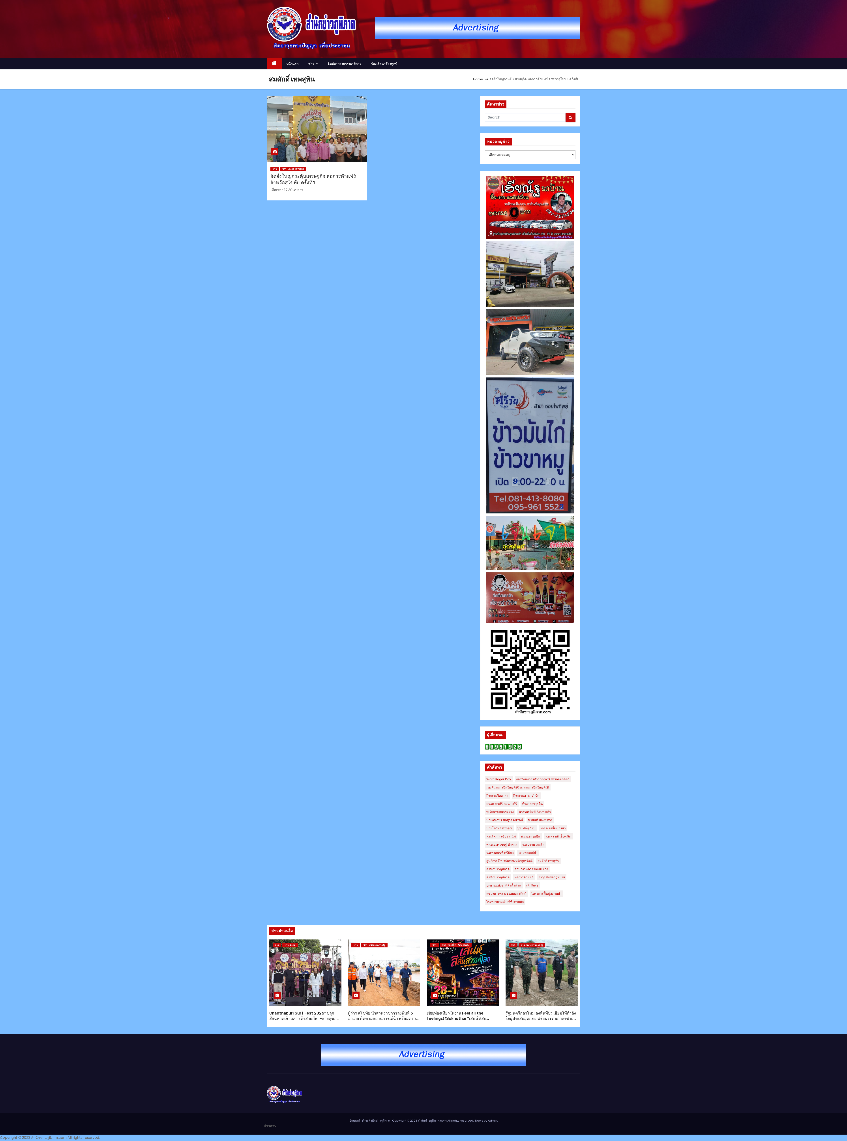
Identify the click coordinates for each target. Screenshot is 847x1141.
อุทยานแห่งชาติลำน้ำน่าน (503, 885)
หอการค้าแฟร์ (524, 877)
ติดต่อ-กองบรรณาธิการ (345, 64)
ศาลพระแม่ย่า (528, 853)
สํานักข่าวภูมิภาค (498, 877)
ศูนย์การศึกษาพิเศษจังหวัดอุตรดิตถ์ (509, 861)
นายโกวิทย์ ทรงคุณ (499, 828)
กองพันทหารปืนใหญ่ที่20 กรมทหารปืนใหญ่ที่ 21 (517, 787)
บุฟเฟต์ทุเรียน (526, 828)
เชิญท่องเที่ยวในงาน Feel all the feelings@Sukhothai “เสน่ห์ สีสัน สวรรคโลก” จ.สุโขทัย (456, 1018)
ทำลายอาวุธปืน (532, 804)
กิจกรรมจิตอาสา (497, 795)
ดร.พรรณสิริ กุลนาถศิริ (501, 804)
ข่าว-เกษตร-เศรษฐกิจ (293, 169)
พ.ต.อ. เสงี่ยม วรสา (553, 828)
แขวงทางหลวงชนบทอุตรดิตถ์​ (506, 893)
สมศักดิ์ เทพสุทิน (548, 861)
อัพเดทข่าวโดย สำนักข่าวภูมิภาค (370, 1120)
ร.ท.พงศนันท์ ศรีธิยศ (500, 853)
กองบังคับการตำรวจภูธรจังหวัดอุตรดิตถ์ (542, 779)
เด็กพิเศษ (532, 885)
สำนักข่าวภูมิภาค (498, 869)
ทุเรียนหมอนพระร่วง (500, 812)
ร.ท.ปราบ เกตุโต (533, 844)
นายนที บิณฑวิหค (540, 820)
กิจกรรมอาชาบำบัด (526, 795)
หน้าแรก (293, 64)
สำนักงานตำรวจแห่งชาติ (531, 869)
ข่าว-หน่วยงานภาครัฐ (374, 945)
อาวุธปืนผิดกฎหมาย (551, 877)
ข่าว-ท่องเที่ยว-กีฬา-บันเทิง (455, 945)
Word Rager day (498, 779)
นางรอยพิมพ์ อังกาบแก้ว (535, 812)
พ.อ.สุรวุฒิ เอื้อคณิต (558, 836)
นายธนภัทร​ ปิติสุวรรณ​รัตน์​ (504, 820)
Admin (492, 1120)
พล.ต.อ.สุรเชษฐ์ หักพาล (501, 844)
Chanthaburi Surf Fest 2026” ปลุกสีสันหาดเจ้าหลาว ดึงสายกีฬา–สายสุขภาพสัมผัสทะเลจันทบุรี (305, 1018)
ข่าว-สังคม (290, 945)
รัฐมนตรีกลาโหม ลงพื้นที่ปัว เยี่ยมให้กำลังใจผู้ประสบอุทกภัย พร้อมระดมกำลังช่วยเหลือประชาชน (541, 1018)
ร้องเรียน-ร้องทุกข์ (384, 64)
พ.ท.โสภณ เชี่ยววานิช (501, 836)
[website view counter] (503, 746)
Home (478, 79)
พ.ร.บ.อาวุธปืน (530, 836)
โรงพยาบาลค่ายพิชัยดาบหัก (505, 902)
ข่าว (311, 64)
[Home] (274, 64)
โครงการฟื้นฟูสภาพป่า (546, 893)
